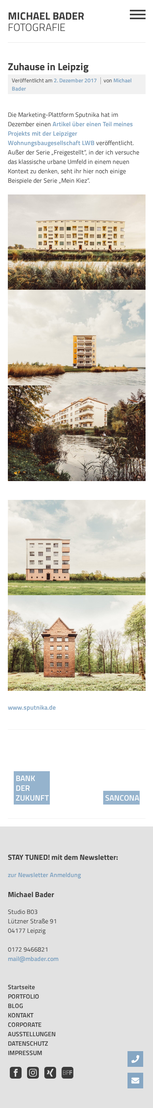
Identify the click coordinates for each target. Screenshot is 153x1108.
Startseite (21, 987)
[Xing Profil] (51, 1076)
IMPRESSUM (25, 1052)
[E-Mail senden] (135, 1080)
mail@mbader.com (33, 958)
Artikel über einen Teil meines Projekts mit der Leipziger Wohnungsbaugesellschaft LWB (70, 133)
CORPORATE (25, 1024)
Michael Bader (46, 20)
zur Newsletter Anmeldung (44, 874)
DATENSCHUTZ (28, 1043)
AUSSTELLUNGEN (32, 1034)
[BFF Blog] (67, 1076)
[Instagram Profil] (33, 1076)
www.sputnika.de (32, 707)
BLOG (15, 1005)
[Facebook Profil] (16, 1076)
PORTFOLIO (23, 996)
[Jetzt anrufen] (135, 1059)
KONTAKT (20, 1015)
